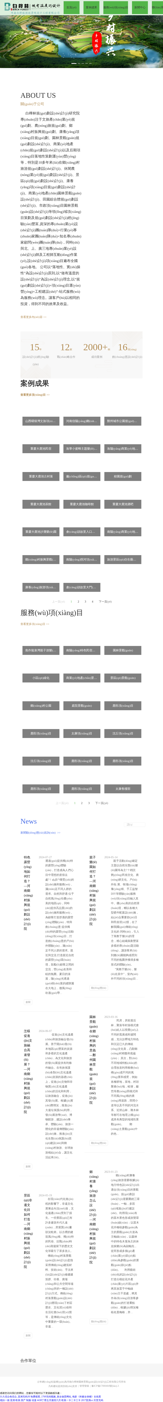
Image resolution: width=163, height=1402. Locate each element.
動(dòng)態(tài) (98, 987)
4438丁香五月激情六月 (49, 1400)
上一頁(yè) (58, 601)
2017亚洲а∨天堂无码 (92, 1400)
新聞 (28, 1002)
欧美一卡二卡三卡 (71, 1400)
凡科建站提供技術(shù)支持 (62, 1386)
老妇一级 (5, 1400)
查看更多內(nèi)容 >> (33, 317)
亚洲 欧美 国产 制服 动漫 (23, 1400)
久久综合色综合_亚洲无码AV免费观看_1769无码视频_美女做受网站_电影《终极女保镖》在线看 (50, 1396)
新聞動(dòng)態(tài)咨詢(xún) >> (40, 832)
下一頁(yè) (105, 601)
